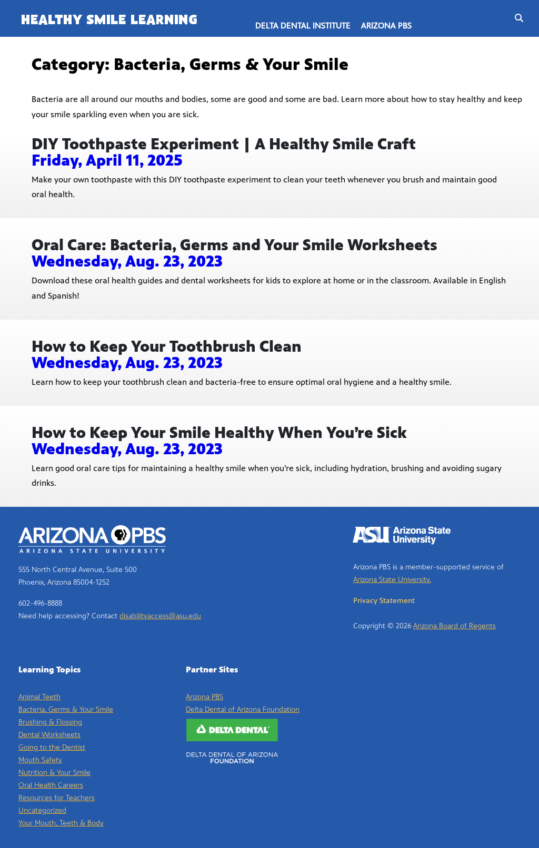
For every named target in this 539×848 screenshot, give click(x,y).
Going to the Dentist (51, 747)
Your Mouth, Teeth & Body (61, 823)
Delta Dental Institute (303, 25)
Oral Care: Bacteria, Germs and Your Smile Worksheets (234, 245)
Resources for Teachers (56, 797)
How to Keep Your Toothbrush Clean (167, 346)
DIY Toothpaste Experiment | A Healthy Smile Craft (224, 144)
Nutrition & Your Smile (54, 772)
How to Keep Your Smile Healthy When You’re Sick (219, 432)
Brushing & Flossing (50, 722)
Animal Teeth (39, 696)
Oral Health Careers (50, 785)
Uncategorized (42, 810)
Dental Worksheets (49, 734)
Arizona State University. (392, 579)
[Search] (516, 18)
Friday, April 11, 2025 (107, 160)
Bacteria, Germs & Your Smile (65, 709)
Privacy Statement (384, 600)
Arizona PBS (386, 25)
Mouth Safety (40, 759)
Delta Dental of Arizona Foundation (243, 709)
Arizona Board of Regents (454, 625)
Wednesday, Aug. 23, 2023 (127, 261)
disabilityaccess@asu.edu (160, 615)
